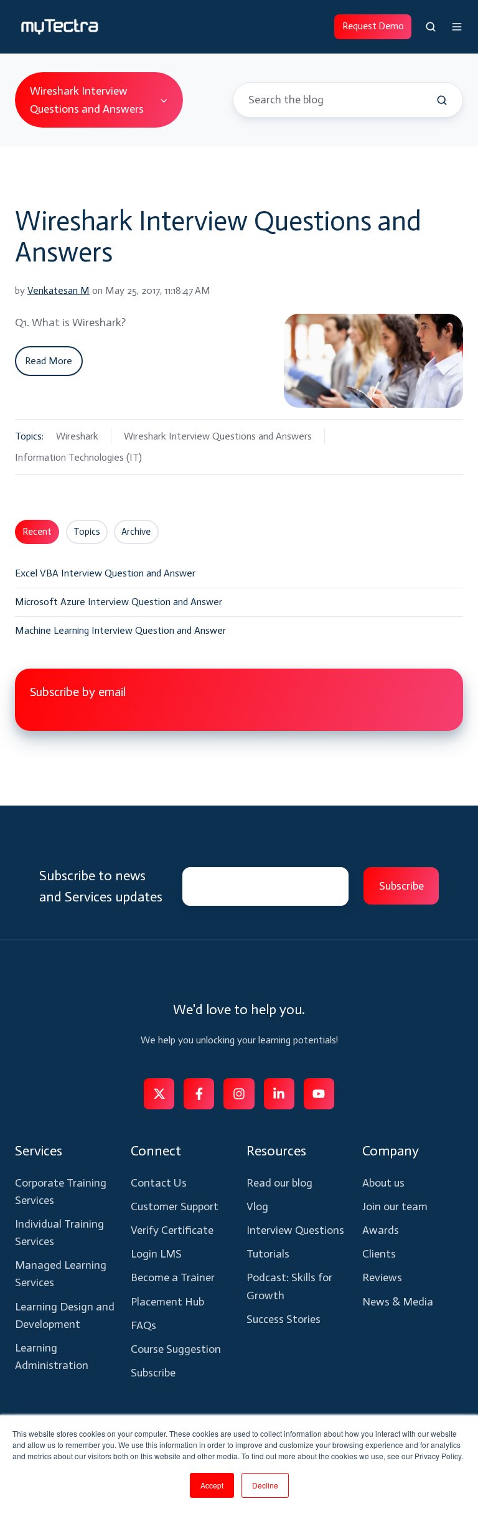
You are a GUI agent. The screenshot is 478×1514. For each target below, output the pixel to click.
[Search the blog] (442, 100)
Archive (136, 531)
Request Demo (373, 26)
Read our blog (279, 1183)
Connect (156, 1150)
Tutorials (267, 1254)
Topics (86, 531)
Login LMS (156, 1254)
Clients (379, 1254)
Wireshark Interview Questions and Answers (218, 237)
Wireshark (77, 436)
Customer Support (174, 1206)
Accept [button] (211, 1485)
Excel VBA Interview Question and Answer (105, 573)
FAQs (143, 1325)
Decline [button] (265, 1485)
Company (390, 1150)
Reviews (382, 1277)
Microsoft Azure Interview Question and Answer (118, 602)
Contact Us (159, 1183)
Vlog (257, 1206)
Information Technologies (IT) (78, 457)
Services (38, 1150)
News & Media (397, 1302)
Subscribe (153, 1373)
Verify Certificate (172, 1230)
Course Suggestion (176, 1349)
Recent (37, 531)
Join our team (395, 1206)
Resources (276, 1150)
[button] (430, 27)
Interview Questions (295, 1230)
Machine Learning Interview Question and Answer (120, 630)
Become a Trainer (173, 1277)
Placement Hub (167, 1302)
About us (383, 1183)
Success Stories (283, 1319)
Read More (48, 361)
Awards (380, 1230)
